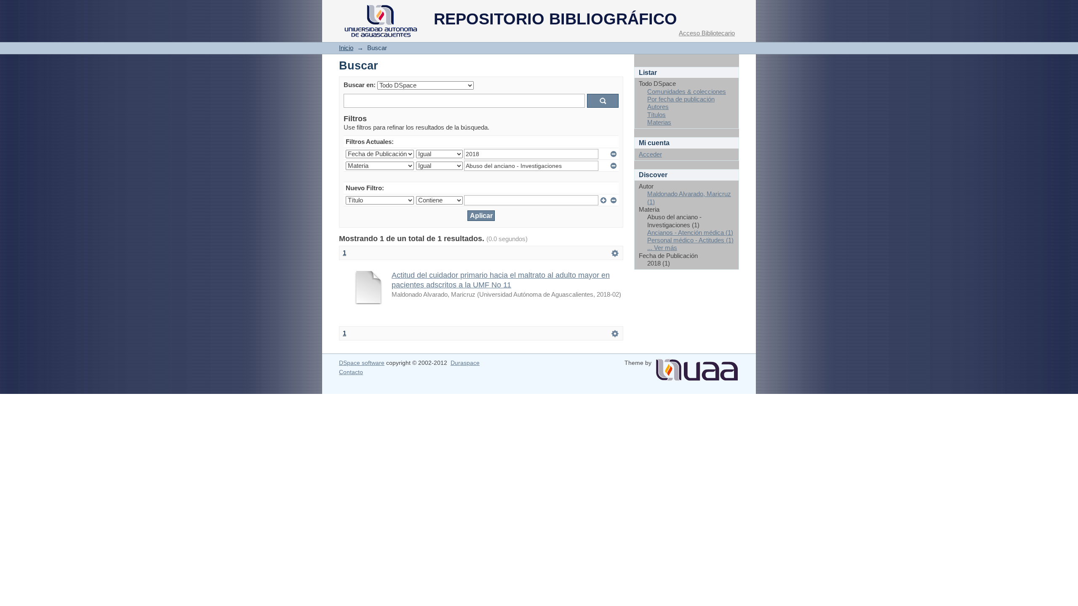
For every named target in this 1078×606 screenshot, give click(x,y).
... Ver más (662, 247)
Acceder (650, 154)
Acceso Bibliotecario (707, 33)
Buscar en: (360, 84)
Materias (659, 122)
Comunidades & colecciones (686, 91)
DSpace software (361, 362)
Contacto (351, 372)
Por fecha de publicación (681, 99)
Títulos (656, 114)
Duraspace (465, 362)
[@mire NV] (697, 366)
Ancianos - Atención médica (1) (690, 232)
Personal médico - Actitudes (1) (690, 240)
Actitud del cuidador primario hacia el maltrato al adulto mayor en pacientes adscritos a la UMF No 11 (501, 280)
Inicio (346, 47)
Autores (658, 106)
